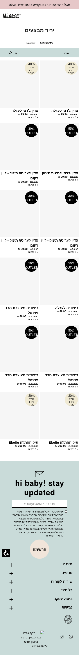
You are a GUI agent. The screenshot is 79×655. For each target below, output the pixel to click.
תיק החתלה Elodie (63, 442)
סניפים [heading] (66, 573)
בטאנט (36, 645)
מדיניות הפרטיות (54, 535)
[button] (56, 16)
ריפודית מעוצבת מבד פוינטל (21, 310)
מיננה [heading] (67, 564)
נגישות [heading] (67, 607)
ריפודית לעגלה (66, 307)
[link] (49, 15)
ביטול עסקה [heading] (63, 599)
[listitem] (59, 91)
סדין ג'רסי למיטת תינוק (60, 172)
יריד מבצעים (46, 43)
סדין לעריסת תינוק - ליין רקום (19, 175)
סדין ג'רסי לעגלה (64, 110)
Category (31, 43)
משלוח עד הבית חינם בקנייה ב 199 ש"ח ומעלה (39, 4)
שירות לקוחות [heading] (61, 581)
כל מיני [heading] (66, 590)
